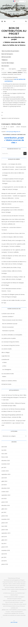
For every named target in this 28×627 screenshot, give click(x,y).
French (17, 1)
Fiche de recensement (8, 327)
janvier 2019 (4, 547)
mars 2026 (4, 453)
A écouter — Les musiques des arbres (11, 164)
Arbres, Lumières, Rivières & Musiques (14, 7)
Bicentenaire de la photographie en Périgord (14, 580)
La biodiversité (5, 359)
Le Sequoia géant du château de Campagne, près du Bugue (12, 284)
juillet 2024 (4, 481)
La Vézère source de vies (8, 313)
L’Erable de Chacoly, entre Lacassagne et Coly (13, 240)
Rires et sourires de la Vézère (12, 602)
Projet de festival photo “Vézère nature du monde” (14, 582)
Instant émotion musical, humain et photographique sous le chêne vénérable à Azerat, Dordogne (12, 210)
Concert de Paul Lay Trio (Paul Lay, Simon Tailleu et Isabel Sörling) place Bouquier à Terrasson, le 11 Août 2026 (13, 397)
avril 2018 (4, 560)
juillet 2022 (4, 509)
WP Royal (18, 578)
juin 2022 (3, 512)
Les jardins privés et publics (8, 338)
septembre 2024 (5, 474)
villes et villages (5, 352)
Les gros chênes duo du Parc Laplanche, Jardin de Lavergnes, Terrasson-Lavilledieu (13, 245)
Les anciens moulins (6, 349)
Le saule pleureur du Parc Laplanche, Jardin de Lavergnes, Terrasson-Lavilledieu (13, 251)
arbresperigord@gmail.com (13, 131)
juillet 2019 (4, 540)
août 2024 (4, 477)
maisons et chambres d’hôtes (9, 380)
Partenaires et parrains (8, 330)
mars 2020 (4, 526)
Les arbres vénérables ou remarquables (11, 334)
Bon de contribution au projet (9, 323)
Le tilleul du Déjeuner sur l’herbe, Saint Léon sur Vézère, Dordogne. (13, 257)
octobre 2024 (5, 471)
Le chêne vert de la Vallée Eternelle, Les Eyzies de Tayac (13, 301)
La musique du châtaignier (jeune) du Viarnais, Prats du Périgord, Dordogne (13, 296)
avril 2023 (4, 498)
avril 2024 (4, 484)
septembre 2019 (5, 533)
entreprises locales (6, 384)
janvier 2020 (4, 529)
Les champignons (6, 369)
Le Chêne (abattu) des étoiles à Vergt (11, 267)
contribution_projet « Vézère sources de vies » (14, 140)
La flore (4, 366)
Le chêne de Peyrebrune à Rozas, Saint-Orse (13, 233)
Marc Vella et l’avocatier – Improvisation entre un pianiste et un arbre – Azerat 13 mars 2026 (14, 168)
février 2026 (4, 457)
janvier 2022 (4, 516)
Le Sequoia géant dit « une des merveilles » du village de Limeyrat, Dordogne (14, 188)
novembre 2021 (5, 519)
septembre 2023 (5, 495)
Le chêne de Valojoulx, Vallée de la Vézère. (12, 237)
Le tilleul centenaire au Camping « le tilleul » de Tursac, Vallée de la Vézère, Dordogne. (13, 278)
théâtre (4, 376)
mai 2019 (3, 543)
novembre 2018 (5, 550)
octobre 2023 (5, 491)
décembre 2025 (5, 460)
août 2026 (4, 446)
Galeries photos (14, 595)
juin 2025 (3, 467)
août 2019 (4, 536)
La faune (4, 362)
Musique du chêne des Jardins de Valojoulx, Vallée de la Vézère (12, 203)
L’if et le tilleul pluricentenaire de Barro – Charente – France (11, 290)
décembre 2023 (5, 488)
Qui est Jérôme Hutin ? (20, 593)
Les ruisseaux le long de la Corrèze (10, 345)
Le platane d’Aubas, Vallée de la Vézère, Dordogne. (11, 272)
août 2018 (4, 554)
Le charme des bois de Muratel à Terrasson (12, 215)
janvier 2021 (4, 522)
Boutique (23, 600)
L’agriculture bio (5, 356)
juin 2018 (3, 557)
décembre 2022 (5, 505)
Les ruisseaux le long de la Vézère (10, 341)
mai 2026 (3, 450)
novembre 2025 (5, 464)
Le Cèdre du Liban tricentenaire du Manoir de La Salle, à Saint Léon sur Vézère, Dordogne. (13, 263)
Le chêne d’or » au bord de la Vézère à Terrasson (11, 229)
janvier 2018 (4, 564)
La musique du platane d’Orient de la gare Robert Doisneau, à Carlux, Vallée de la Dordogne (13, 181)
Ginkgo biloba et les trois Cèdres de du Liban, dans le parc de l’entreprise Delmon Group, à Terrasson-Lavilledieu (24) (13, 221)
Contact (21, 602)
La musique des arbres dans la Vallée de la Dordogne (13, 174)
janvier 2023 (4, 502)
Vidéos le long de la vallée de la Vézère (12, 600)
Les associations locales (7, 373)
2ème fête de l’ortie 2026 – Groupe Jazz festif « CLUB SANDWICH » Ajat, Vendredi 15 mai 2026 (13, 423)
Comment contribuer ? (8, 316)
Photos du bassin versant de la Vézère (12, 320)
